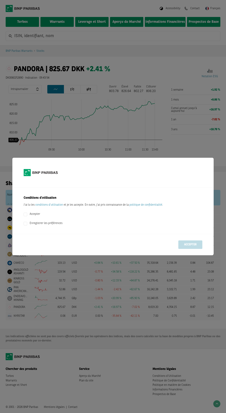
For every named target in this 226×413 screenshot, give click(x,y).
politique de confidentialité (145, 204)
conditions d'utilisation (49, 204)
